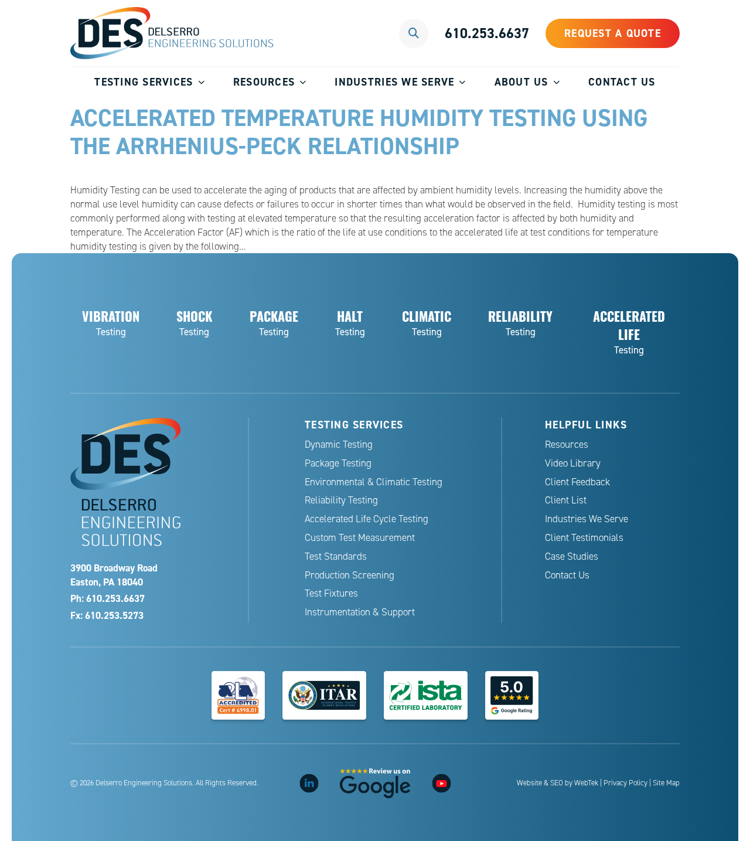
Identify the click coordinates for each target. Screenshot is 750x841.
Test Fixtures (331, 593)
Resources (264, 81)
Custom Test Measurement (360, 538)
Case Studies (571, 556)
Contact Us (622, 81)
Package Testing (338, 463)
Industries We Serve (394, 81)
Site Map (666, 783)
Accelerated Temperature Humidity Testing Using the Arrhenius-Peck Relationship (358, 132)
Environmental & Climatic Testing (373, 482)
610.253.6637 (487, 33)
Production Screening (349, 575)
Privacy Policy (625, 783)
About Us (521, 81)
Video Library (573, 463)
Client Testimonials (584, 538)
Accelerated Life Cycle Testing (366, 519)
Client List (566, 500)
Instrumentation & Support (360, 612)
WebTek (586, 783)
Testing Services (143, 81)
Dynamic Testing (339, 444)
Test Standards (336, 556)
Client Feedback (577, 482)
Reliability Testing (341, 500)
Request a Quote (612, 33)
